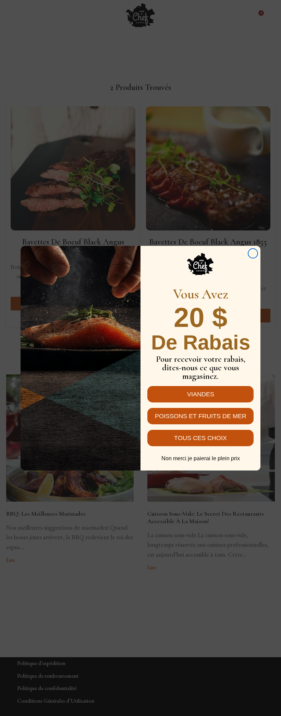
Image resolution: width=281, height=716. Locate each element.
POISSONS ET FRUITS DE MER (200, 416)
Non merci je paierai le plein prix (200, 458)
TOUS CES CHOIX (200, 438)
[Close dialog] (253, 253)
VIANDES (200, 394)
